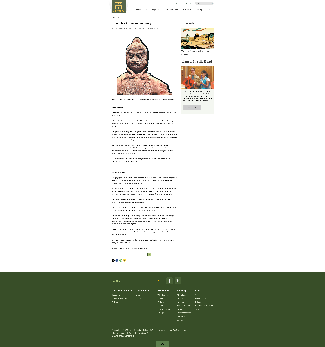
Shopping (181, 316)
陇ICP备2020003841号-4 (123, 336)
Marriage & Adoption (204, 306)
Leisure (180, 320)
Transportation (183, 306)
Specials (187, 23)
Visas (197, 295)
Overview (116, 295)
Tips (197, 309)
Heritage (180, 302)
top (162, 344)
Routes (180, 298)
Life (197, 290)
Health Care (200, 298)
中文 (177, 3)
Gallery (115, 302)
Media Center (143, 290)
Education (199, 302)
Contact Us (187, 3)
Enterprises (162, 313)
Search (212, 3)
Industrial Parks (164, 309)
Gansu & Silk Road (196, 61)
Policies (160, 302)
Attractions (181, 295)
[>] (197, 77)
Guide (160, 306)
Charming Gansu (122, 290)
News (119, 17)
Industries (161, 298)
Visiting (181, 290)
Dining (179, 309)
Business (163, 290)
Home (113, 17)
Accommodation (184, 313)
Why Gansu (162, 295)
